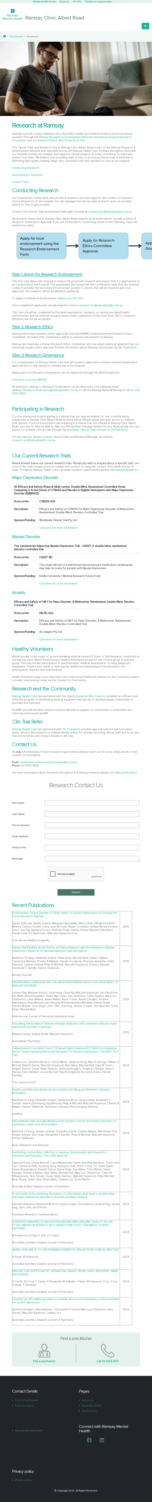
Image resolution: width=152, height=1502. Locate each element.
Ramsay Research (126, 470)
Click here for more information (58, 527)
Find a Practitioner (26, 1400)
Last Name (18, 814)
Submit (76, 892)
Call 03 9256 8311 (107, 1361)
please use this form (70, 298)
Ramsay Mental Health (29, 1430)
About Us (88, 1400)
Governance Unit (74, 140)
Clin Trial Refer (71, 729)
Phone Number (21, 825)
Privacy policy (23, 1480)
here (134, 347)
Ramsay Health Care (24, 696)
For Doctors (16, 36)
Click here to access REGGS (29, 379)
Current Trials (20, 182)
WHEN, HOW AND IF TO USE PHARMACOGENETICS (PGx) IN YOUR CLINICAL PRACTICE (65, 1249)
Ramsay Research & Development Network (65, 137)
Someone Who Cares (89, 696)
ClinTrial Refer (119, 429)
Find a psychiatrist (44, 1361)
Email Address (20, 836)
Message (17, 858)
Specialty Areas (91, 1405)
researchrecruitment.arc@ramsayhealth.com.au (48, 762)
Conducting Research (25, 168)
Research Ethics (47, 140)
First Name (18, 803)
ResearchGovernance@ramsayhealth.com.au (50, 390)
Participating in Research (27, 175)
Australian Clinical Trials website (87, 429)
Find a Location (24, 1405)
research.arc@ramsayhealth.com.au (110, 211)
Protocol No (19, 847)
